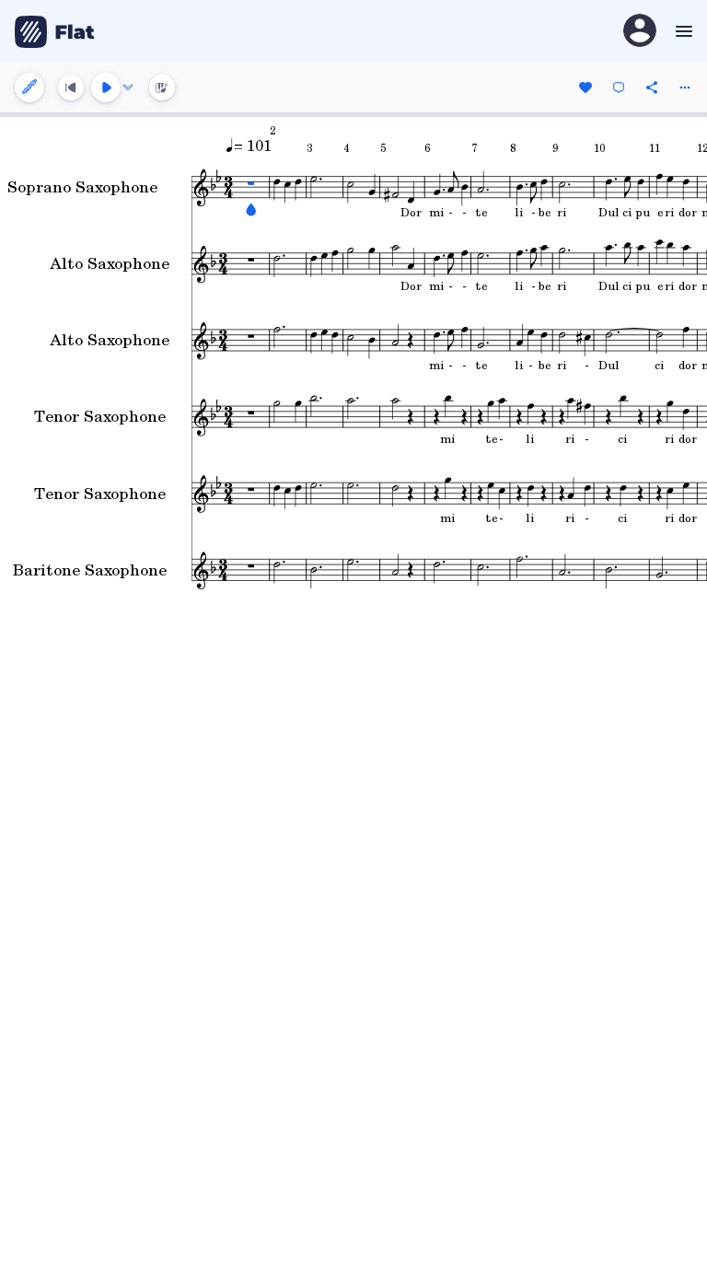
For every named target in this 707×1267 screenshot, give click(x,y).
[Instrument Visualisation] (162, 87)
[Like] (585, 87)
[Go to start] (71, 87)
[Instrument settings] (29, 87)
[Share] (651, 87)
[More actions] (685, 87)
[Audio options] (128, 87)
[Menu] (681, 31)
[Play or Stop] (106, 87)
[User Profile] (639, 32)
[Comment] (618, 87)
